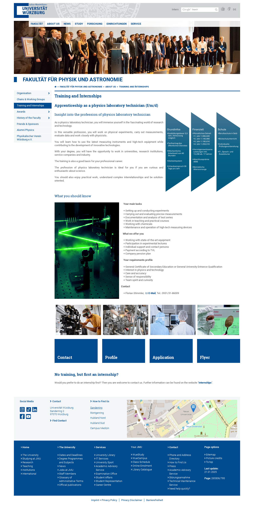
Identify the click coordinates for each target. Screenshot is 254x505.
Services (101, 447)
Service (136, 23)
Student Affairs (104, 477)
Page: (207, 478)
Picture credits (214, 458)
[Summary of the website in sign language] (228, 9)
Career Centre (103, 484)
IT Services (102, 458)
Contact (56, 401)
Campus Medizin (99, 428)
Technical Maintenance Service (182, 483)
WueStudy (138, 454)
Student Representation (109, 481)
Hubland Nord (98, 417)
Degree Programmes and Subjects (71, 460)
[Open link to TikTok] (29, 409)
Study (79, 23)
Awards (21, 111)
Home (25, 447)
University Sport (105, 462)
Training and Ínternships (30, 105)
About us (53, 23)
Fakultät (37, 23)
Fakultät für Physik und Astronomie (73, 80)
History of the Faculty (29, 117)
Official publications (70, 484)
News (67, 23)
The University (30, 455)
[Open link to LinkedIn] (35, 409)
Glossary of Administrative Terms (71, 479)
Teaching (27, 466)
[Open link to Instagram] (22, 409)
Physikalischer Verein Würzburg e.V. (29, 138)
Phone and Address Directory (180, 457)
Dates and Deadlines (71, 455)
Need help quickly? (179, 488)
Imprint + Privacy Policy (104, 500)
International (29, 473)
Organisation (24, 93)
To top (209, 461)
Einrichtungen (117, 23)
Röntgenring (97, 412)
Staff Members (67, 473)
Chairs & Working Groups (31, 99)
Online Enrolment (142, 465)
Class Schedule (141, 461)
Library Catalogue (142, 469)
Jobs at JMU (66, 469)
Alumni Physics (25, 129)
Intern (175, 9)
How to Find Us (101, 401)
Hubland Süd (97, 422)
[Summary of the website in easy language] (223, 9)
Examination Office (106, 473)
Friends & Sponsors (28, 123)
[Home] (56, 86)
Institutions (28, 469)
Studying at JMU (31, 458)
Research (27, 462)
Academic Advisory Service (106, 468)
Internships (205, 382)
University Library (105, 455)
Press (172, 466)
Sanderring (96, 407)
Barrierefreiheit (154, 500)
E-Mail (152, 293)
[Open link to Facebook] (22, 416)
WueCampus (140, 458)
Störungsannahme (179, 477)
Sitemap (211, 454)
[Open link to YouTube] (29, 416)
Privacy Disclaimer (131, 500)
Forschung (94, 23)
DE (234, 9)
